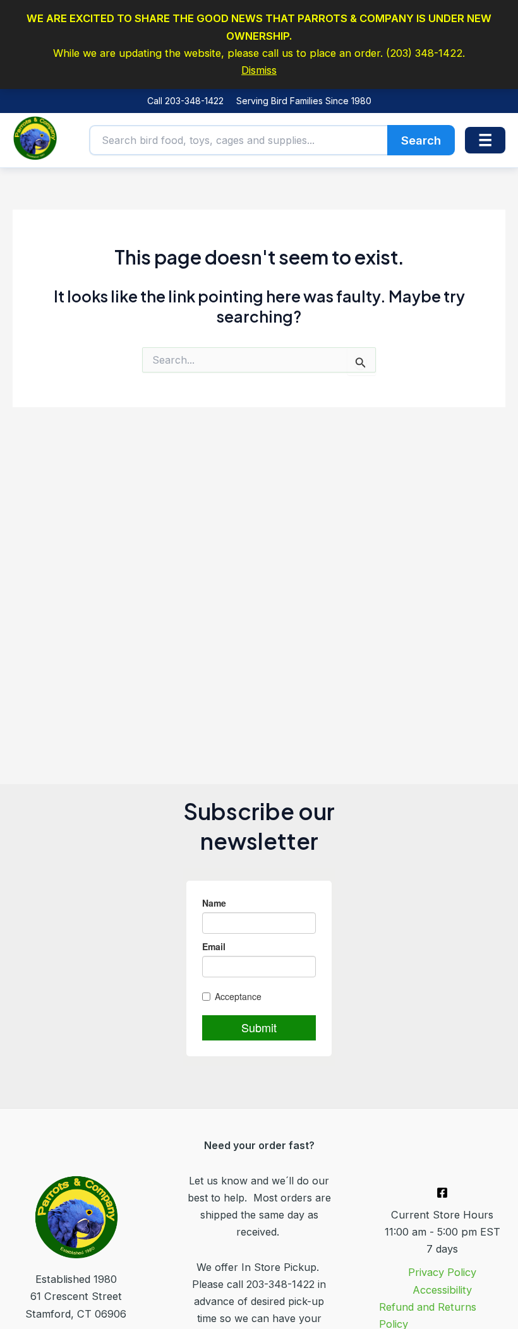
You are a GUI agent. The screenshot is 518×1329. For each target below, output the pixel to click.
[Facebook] (442, 1192)
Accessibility (442, 1290)
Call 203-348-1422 (185, 100)
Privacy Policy (442, 1272)
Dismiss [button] (259, 70)
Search (421, 140)
